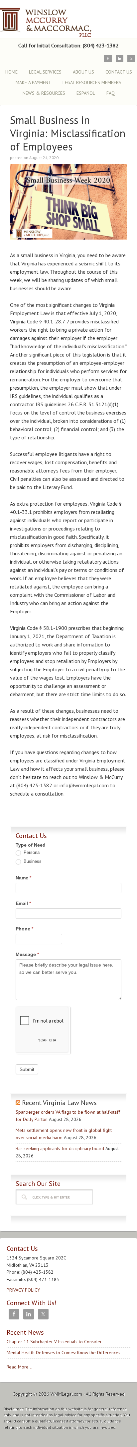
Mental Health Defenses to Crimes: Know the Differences (63, 1353)
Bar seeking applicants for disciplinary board (60, 1148)
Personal (31, 852)
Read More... (19, 1367)
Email (23, 903)
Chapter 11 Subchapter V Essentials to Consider (54, 1342)
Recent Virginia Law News (59, 1102)
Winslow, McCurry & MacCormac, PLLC (58, 19)
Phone (24, 928)
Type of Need (31, 845)
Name (23, 877)
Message (27, 954)
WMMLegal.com (66, 1394)
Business (32, 861)
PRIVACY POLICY (23, 1290)
